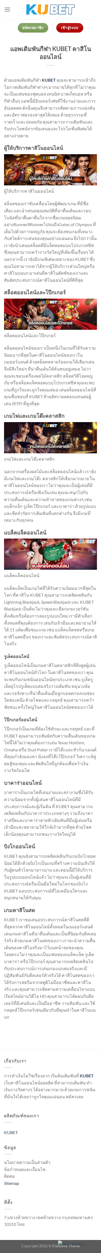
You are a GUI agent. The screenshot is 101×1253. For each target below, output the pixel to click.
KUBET (49, 80)
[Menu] (7, 9)
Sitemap (11, 1183)
